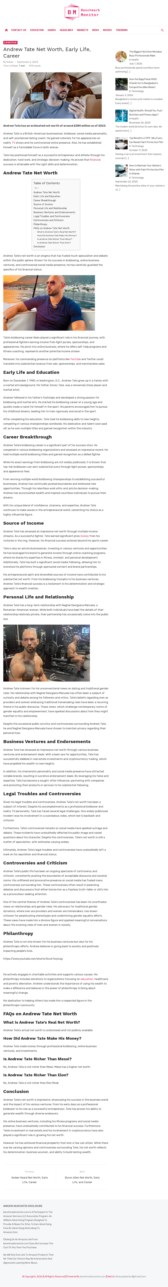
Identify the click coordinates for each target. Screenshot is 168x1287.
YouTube (75, 359)
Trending (122, 30)
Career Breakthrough (44, 200)
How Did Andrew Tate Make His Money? (57, 235)
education (87, 979)
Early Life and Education (46, 196)
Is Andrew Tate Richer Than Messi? (54, 239)
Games (52, 30)
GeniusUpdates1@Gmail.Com (130, 1276)
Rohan (10, 62)
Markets (82, 30)
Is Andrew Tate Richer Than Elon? (54, 242)
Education (37, 30)
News (95, 30)
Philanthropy (40, 224)
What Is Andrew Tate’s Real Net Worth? (56, 232)
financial (95, 159)
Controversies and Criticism (48, 220)
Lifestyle (10, 42)
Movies (107, 30)
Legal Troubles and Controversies (51, 216)
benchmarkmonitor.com (93, 1276)
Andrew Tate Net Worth (46, 192)
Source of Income (43, 204)
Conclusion (39, 246)
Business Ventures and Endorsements (54, 212)
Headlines (66, 30)
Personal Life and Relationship (50, 208)
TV (13, 142)
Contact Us (18, 30)
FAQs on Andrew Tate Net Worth (51, 228)
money (84, 536)
